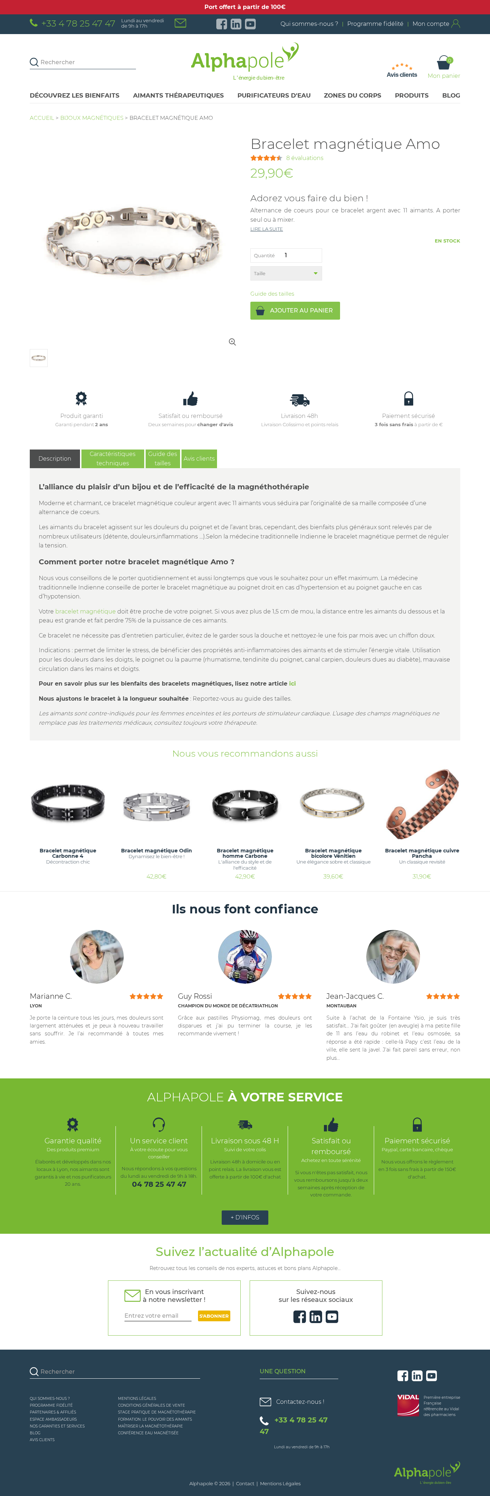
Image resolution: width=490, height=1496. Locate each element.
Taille (259, 273)
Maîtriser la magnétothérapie (150, 1426)
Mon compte (431, 23)
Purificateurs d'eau (274, 95)
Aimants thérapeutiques (178, 95)
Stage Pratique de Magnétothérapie (157, 1412)
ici (292, 683)
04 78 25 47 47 (159, 1184)
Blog (451, 95)
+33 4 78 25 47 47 (78, 23)
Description (54, 458)
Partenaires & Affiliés (53, 1412)
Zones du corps (352, 95)
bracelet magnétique (85, 611)
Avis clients (199, 458)
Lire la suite (266, 229)
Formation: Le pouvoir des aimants (155, 1419)
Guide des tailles (272, 293)
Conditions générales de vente (151, 1405)
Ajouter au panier (301, 310)
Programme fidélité (375, 23)
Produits (412, 95)
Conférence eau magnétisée (148, 1433)
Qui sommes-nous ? (309, 23)
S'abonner (214, 1316)
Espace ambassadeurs (53, 1419)
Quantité (264, 255)
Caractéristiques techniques (113, 459)
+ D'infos (245, 1217)
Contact (245, 1483)
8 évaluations (305, 158)
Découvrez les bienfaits (74, 95)
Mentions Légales (137, 1398)
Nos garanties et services (57, 1426)
